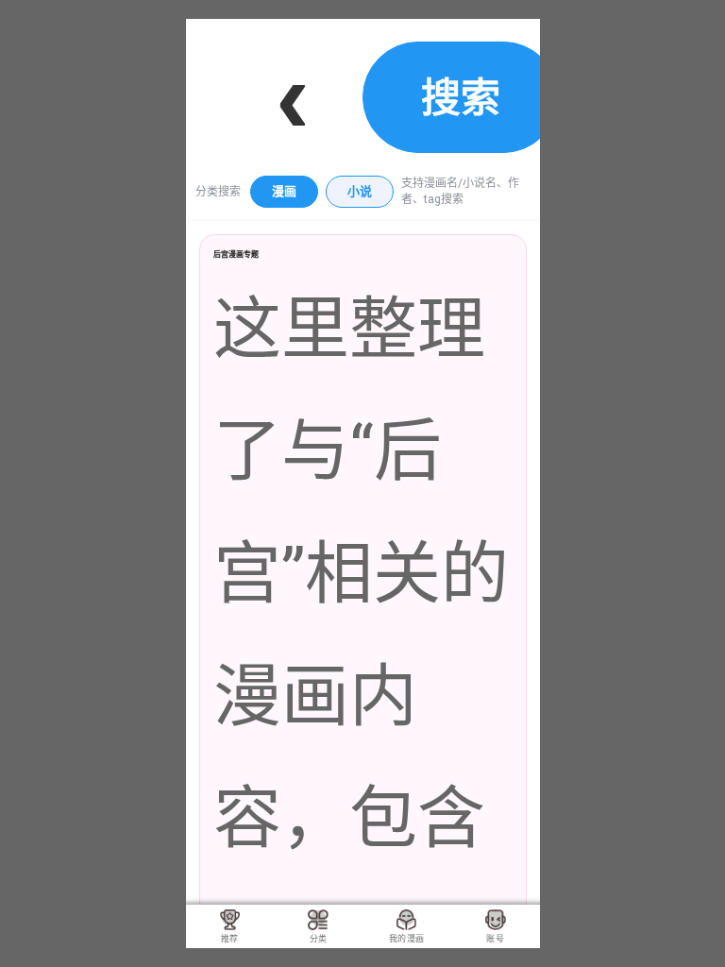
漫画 (284, 191)
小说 (359, 191)
